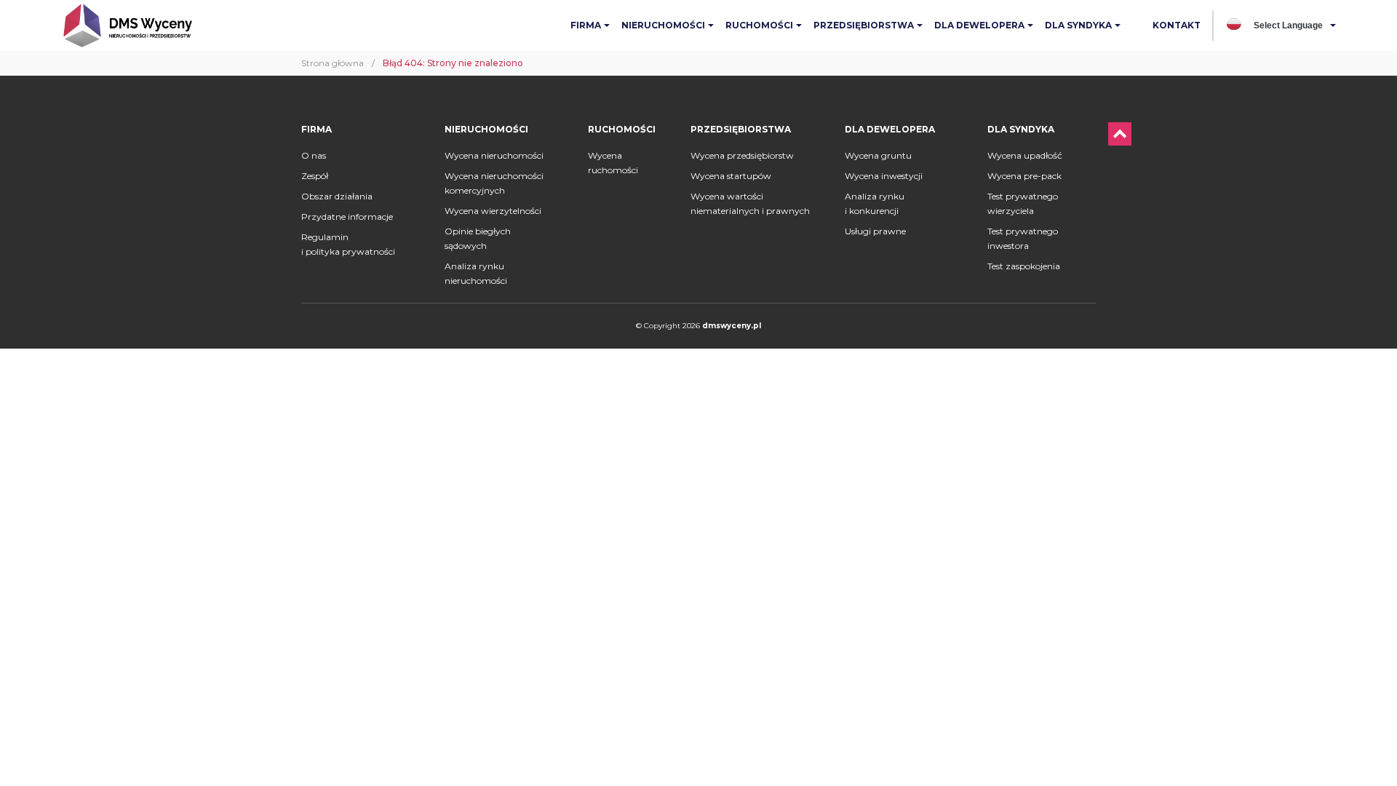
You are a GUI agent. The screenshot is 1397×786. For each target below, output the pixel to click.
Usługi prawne (875, 231)
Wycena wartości (750, 203)
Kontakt (1177, 25)
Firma (585, 25)
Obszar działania (337, 196)
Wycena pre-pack (1024, 175)
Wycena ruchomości (613, 162)
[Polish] (1234, 24)
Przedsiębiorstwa (863, 25)
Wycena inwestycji (884, 175)
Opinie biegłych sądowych (478, 238)
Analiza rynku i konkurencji (874, 203)
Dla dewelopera (979, 25)
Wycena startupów (730, 175)
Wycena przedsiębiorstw (742, 155)
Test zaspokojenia (1023, 266)
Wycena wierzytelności (493, 210)
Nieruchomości (663, 25)
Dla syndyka (1078, 25)
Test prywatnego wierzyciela (1022, 203)
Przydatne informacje (347, 216)
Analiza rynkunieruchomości (476, 273)
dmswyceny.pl (731, 325)
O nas (313, 155)
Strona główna (332, 62)
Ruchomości (759, 25)
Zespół (314, 175)
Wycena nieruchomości (494, 155)
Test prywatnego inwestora (1022, 238)
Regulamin (348, 244)
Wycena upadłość (1024, 155)
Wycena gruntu (878, 155)
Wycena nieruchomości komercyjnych (494, 183)
